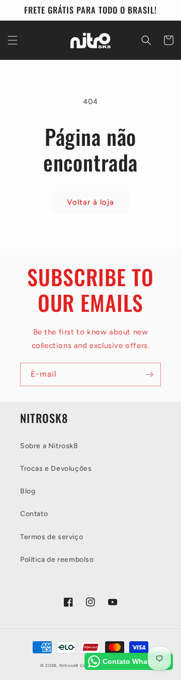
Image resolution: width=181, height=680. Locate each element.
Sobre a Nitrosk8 (49, 446)
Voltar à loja (90, 202)
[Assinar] (149, 374)
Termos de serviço (51, 537)
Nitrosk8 (68, 665)
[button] (13, 40)
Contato (34, 513)
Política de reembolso (57, 559)
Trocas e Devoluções (56, 468)
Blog (27, 491)
